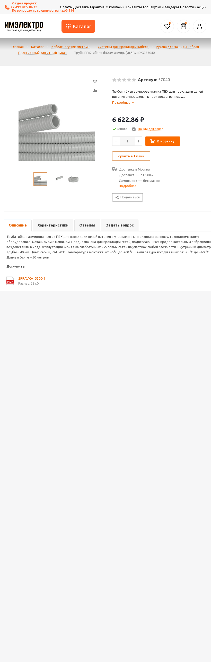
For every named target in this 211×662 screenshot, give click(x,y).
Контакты (134, 7)
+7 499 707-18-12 (24, 7)
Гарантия (97, 7)
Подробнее (127, 186)
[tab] (160, 102)
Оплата (66, 7)
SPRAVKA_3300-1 (31, 278)
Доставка (81, 7)
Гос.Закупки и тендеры (161, 7)
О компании (115, 7)
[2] (119, 80)
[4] (129, 80)
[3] (124, 80)
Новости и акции (193, 7)
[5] (134, 80)
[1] (114, 80)
